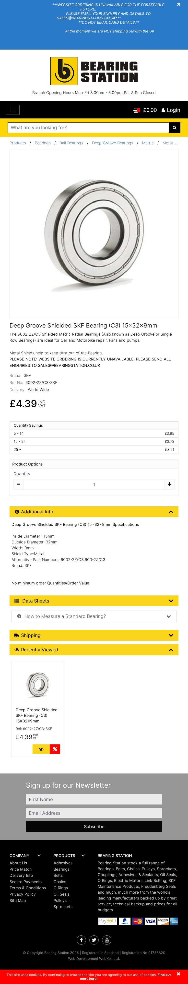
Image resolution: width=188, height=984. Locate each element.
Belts (58, 875)
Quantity (21, 473)
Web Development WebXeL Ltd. (94, 958)
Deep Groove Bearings (112, 142)
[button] (28, 855)
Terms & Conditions (28, 887)
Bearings (43, 142)
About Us (18, 862)
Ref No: (16, 382)
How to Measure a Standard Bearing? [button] (64, 616)
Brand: (15, 375)
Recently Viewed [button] (39, 650)
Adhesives (63, 862)
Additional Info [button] (37, 512)
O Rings (61, 887)
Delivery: (17, 389)
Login (173, 110)
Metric (148, 142)
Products (18, 142)
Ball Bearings (71, 142)
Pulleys (60, 900)
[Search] (174, 127)
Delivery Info (21, 875)
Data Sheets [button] (35, 601)
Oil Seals (62, 894)
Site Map (18, 900)
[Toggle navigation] (13, 110)
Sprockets (63, 906)
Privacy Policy (23, 894)
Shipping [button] (31, 635)
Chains (60, 881)
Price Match (21, 869)
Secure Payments (26, 881)
